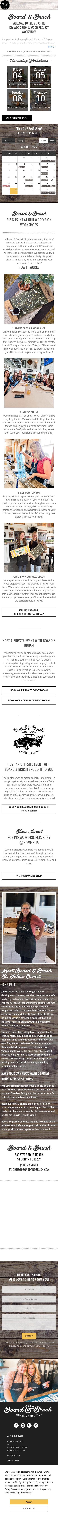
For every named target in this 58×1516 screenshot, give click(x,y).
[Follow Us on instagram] (23, 1424)
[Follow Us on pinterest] (29, 1424)
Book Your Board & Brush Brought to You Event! (29, 808)
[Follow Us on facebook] (16, 1424)
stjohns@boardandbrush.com (29, 1169)
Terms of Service (35, 1345)
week (52, 140)
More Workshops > (17, 118)
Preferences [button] (25, 1492)
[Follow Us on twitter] (36, 1424)
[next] (12, 140)
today (20, 140)
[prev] (5, 140)
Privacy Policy (15, 1345)
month (43, 140)
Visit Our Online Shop (29, 875)
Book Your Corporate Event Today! (29, 700)
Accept (29, 1502)
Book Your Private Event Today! (29, 690)
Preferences (29, 1508)
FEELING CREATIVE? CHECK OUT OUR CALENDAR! (29, 612)
